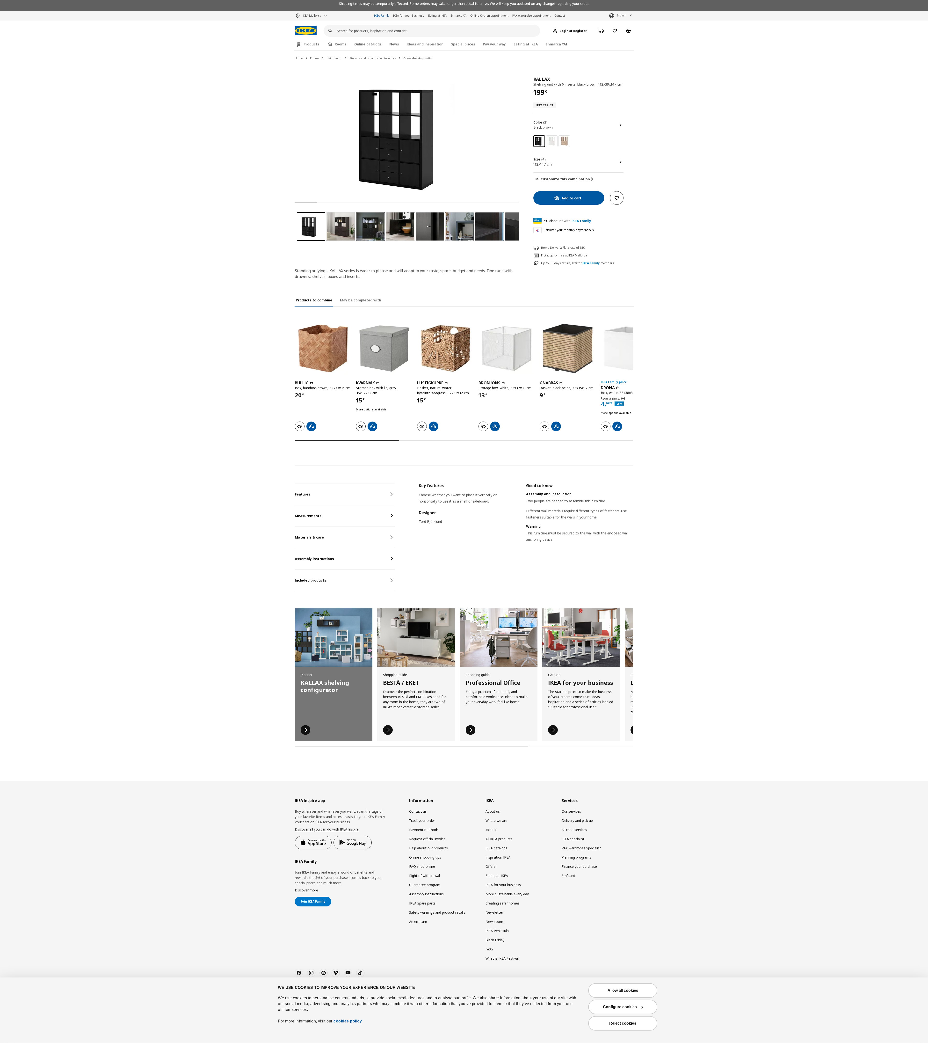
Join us (491, 829)
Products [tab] (311, 44)
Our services (571, 811)
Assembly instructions (426, 894)
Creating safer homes (503, 903)
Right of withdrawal (424, 875)
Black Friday (495, 940)
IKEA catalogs (496, 848)
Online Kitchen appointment (489, 16)
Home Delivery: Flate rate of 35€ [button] (563, 248)
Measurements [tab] (308, 515)
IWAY (489, 949)
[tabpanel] (526, 518)
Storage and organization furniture (372, 58)
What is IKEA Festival (502, 958)
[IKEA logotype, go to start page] (306, 30)
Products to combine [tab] (314, 300)
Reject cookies (622, 1023)
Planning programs (576, 857)
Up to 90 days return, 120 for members (577, 263)
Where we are (496, 820)
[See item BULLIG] (323, 348)
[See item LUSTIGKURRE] (445, 348)
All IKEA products (499, 839)
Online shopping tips (425, 857)
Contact (559, 16)
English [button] (621, 15)
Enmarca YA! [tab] (556, 44)
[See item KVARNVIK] (384, 348)
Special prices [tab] (463, 44)
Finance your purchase (579, 866)
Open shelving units (417, 58)
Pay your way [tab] (494, 44)
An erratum (418, 921)
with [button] (567, 221)
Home (299, 58)
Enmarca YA (458, 16)
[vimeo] (336, 973)
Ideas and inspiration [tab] (425, 44)
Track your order (422, 820)
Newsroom (494, 921)
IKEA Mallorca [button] (312, 16)
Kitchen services (574, 829)
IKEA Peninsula (497, 930)
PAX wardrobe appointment (531, 16)
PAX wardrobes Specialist (581, 848)
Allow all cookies (623, 990)
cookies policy (348, 1021)
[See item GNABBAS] (568, 348)
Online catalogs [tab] (368, 44)
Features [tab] (302, 494)
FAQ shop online (422, 866)
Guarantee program (424, 885)
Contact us (418, 811)
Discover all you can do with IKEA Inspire (327, 829)
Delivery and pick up (577, 820)
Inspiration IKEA (498, 857)
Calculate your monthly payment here (569, 230)
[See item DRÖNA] (629, 348)
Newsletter (494, 912)
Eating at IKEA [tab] (526, 44)
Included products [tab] (310, 580)
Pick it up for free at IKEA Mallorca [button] (564, 255)
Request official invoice (427, 839)
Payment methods (424, 829)
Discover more (306, 890)
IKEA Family (381, 16)
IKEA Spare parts (422, 903)
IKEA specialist (573, 839)
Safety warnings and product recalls (437, 912)
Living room (334, 58)
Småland (568, 875)
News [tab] (394, 44)
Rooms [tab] (341, 44)
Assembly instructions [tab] (314, 558)
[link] (552, 141)
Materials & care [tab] (309, 537)
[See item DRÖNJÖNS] (506, 348)
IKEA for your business (503, 885)
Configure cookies (620, 1007)
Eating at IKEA (437, 16)
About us (493, 811)
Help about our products (428, 848)
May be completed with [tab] (360, 300)
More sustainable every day (507, 894)
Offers (490, 866)
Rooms (314, 58)
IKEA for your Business (408, 16)
